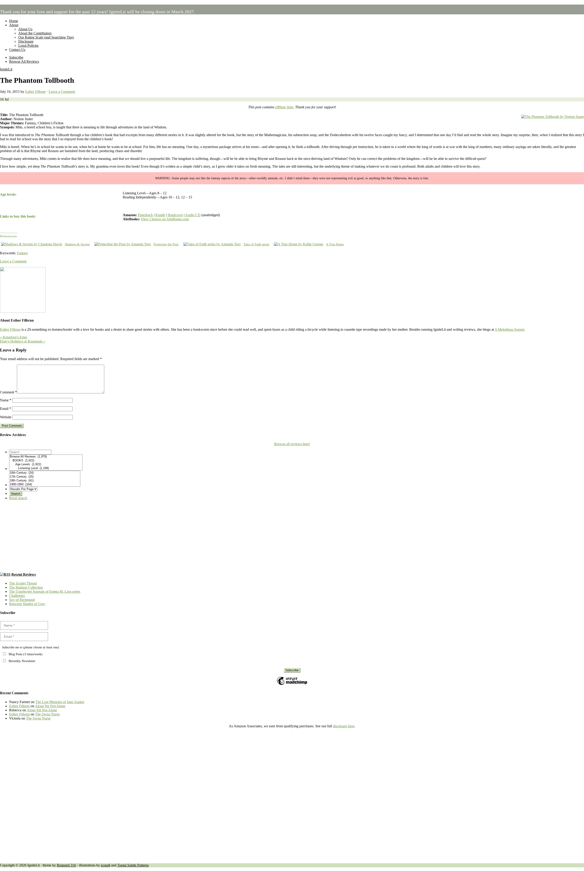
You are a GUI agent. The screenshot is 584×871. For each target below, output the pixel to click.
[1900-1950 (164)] (44, 484)
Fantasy (22, 253)
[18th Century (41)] (44, 481)
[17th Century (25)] (44, 477)
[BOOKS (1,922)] (45, 461)
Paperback (145, 215)
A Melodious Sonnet (509, 329)
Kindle (160, 215)
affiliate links (284, 107)
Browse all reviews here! (292, 444)
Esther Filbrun (10, 329)
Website (5, 417)
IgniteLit (6, 69)
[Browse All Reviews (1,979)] (45, 457)
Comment (8, 392)
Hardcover (175, 215)
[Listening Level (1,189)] (45, 468)
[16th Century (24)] (44, 473)
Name (5, 400)
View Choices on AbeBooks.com (165, 219)
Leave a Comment (62, 92)
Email (5, 409)
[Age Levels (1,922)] (45, 464)
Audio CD (193, 215)
